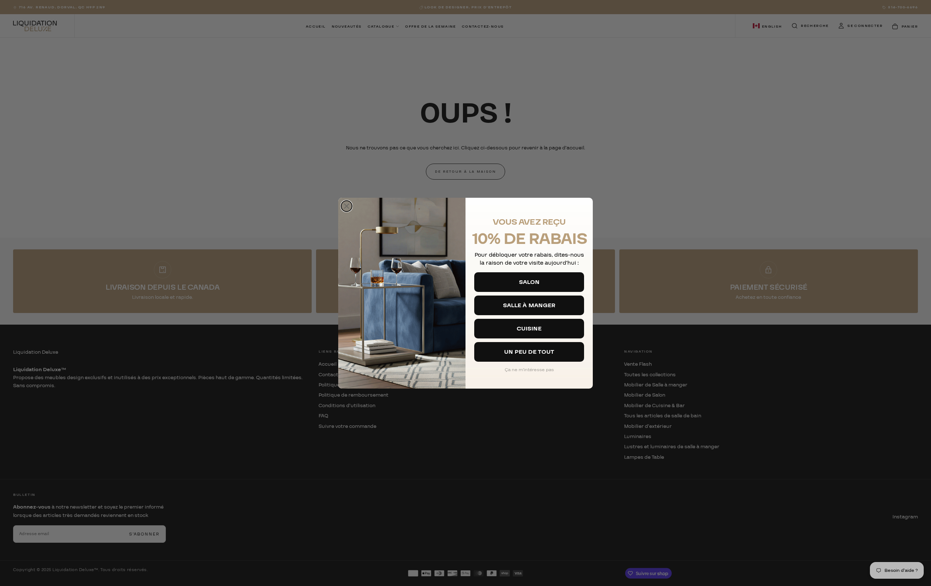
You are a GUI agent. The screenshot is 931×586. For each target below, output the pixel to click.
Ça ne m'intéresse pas (529, 369)
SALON (529, 282)
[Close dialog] (346, 206)
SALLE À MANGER (529, 305)
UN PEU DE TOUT (529, 352)
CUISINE (529, 329)
